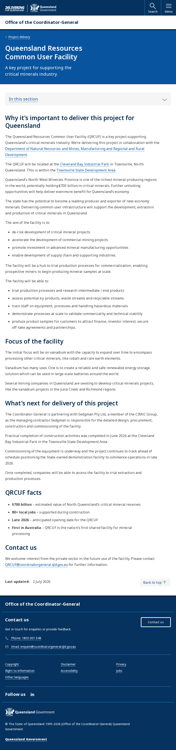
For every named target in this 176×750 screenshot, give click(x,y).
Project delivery (19, 37)
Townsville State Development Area (85, 170)
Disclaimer (68, 664)
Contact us (156, 622)
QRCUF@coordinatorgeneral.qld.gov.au (36, 564)
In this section (23, 99)
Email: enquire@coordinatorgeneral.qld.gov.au (43, 647)
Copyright (12, 664)
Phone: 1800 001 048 (25, 638)
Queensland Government (26, 739)
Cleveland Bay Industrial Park (84, 164)
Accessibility (69, 671)
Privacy (121, 664)
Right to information (20, 671)
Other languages (17, 677)
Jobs (119, 671)
